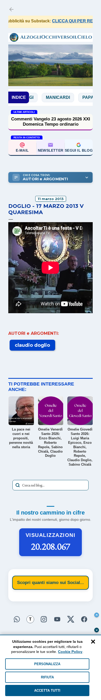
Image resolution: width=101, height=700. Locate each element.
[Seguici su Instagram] (44, 619)
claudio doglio (32, 345)
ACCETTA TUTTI (47, 690)
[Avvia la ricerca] (17, 485)
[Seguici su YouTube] (57, 619)
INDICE (19, 97)
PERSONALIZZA (47, 664)
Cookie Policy (70, 652)
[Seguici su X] (71, 619)
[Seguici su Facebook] (84, 619)
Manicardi (51, 97)
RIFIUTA (47, 677)
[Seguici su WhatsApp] (17, 619)
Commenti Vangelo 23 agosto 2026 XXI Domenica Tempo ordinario (50, 122)
